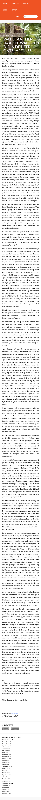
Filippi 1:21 (5, 752)
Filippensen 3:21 (6, 781)
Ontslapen (14, 729)
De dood (6, 729)
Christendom (15, 713)
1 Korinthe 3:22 (6, 748)
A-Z (19, 16)
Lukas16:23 (5, 791)
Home (5, 3)
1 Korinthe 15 (5, 777)
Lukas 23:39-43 (6, 758)
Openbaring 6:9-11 (7, 775)
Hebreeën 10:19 (6, 744)
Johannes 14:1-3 (6, 789)
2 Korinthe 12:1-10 (7, 766)
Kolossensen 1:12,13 (7, 740)
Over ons (26, 3)
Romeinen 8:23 (6, 779)
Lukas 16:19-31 (6, 768)
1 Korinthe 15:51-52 (7, 783)
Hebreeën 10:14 (6, 742)
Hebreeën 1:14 (6, 771)
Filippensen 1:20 (6, 754)
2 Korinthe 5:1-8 (6, 756)
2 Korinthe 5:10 (6, 787)
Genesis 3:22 (5, 764)
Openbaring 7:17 (6, 773)
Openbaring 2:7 (6, 762)
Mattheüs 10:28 (6, 793)
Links (5, 10)
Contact (13, 10)
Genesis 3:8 (5, 760)
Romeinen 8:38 (6, 750)
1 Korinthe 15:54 (6, 785)
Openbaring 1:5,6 (6, 746)
